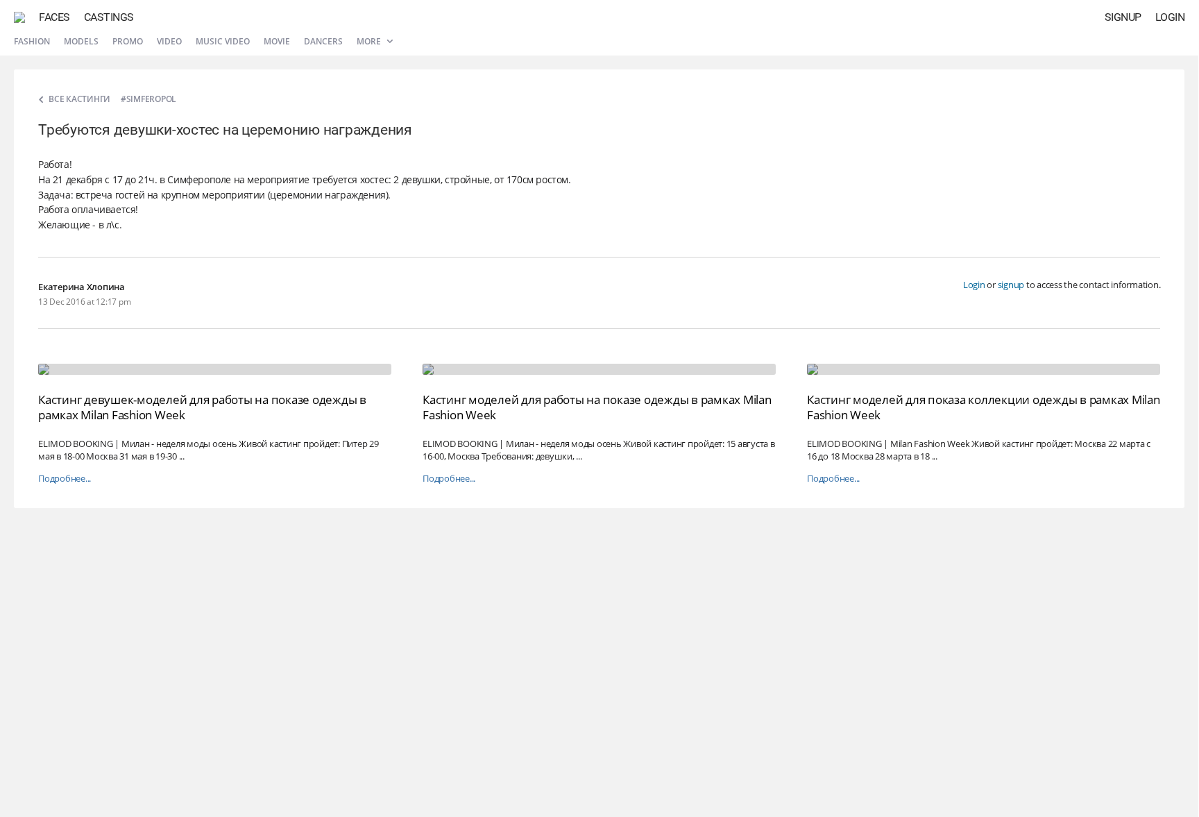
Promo (127, 41)
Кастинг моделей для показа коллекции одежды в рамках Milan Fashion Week (983, 407)
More (370, 41)
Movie (277, 41)
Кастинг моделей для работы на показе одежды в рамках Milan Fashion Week (597, 407)
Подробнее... (64, 478)
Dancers (323, 41)
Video (169, 41)
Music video (223, 41)
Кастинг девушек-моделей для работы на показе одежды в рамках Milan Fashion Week (202, 407)
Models (81, 41)
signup (1011, 284)
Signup (1123, 17)
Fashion (32, 41)
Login (1170, 17)
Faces (54, 17)
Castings (109, 17)
